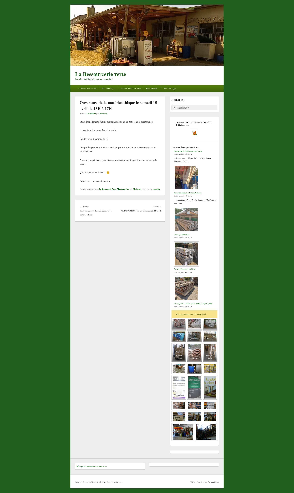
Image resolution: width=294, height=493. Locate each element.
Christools (103, 113)
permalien (156, 189)
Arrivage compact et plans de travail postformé (193, 303)
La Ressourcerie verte (100, 74)
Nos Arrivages (170, 88)
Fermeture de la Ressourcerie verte (188, 150)
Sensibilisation (152, 88)
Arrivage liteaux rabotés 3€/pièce (187, 192)
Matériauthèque (108, 88)
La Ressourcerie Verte (107, 189)
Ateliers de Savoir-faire (130, 88)
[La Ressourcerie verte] (147, 64)
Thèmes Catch (213, 482)
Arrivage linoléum (181, 234)
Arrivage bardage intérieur (185, 269)
